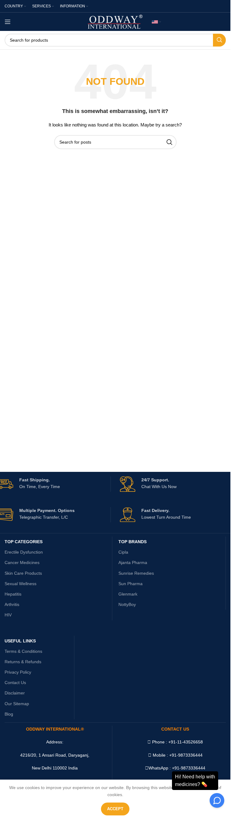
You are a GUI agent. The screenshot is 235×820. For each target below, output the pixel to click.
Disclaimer (15, 692)
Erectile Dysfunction (24, 552)
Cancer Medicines (22, 562)
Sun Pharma (130, 583)
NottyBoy (127, 604)
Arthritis (12, 604)
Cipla (123, 552)
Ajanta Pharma (132, 562)
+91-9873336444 (188, 767)
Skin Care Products (23, 573)
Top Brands (132, 541)
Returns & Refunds (23, 661)
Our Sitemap (17, 703)
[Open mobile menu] (8, 22)
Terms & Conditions (23, 651)
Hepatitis (13, 594)
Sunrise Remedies (136, 573)
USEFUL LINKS (20, 640)
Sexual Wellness (20, 583)
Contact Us (15, 682)
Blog (9, 714)
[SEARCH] (219, 40)
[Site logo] (115, 21)
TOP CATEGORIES (24, 541)
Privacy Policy (18, 672)
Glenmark (127, 594)
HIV (8, 614)
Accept (115, 809)
